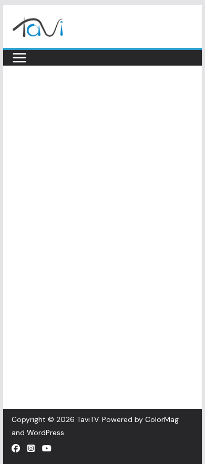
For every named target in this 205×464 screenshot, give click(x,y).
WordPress (45, 432)
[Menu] (19, 58)
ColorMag (162, 419)
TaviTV (87, 419)
